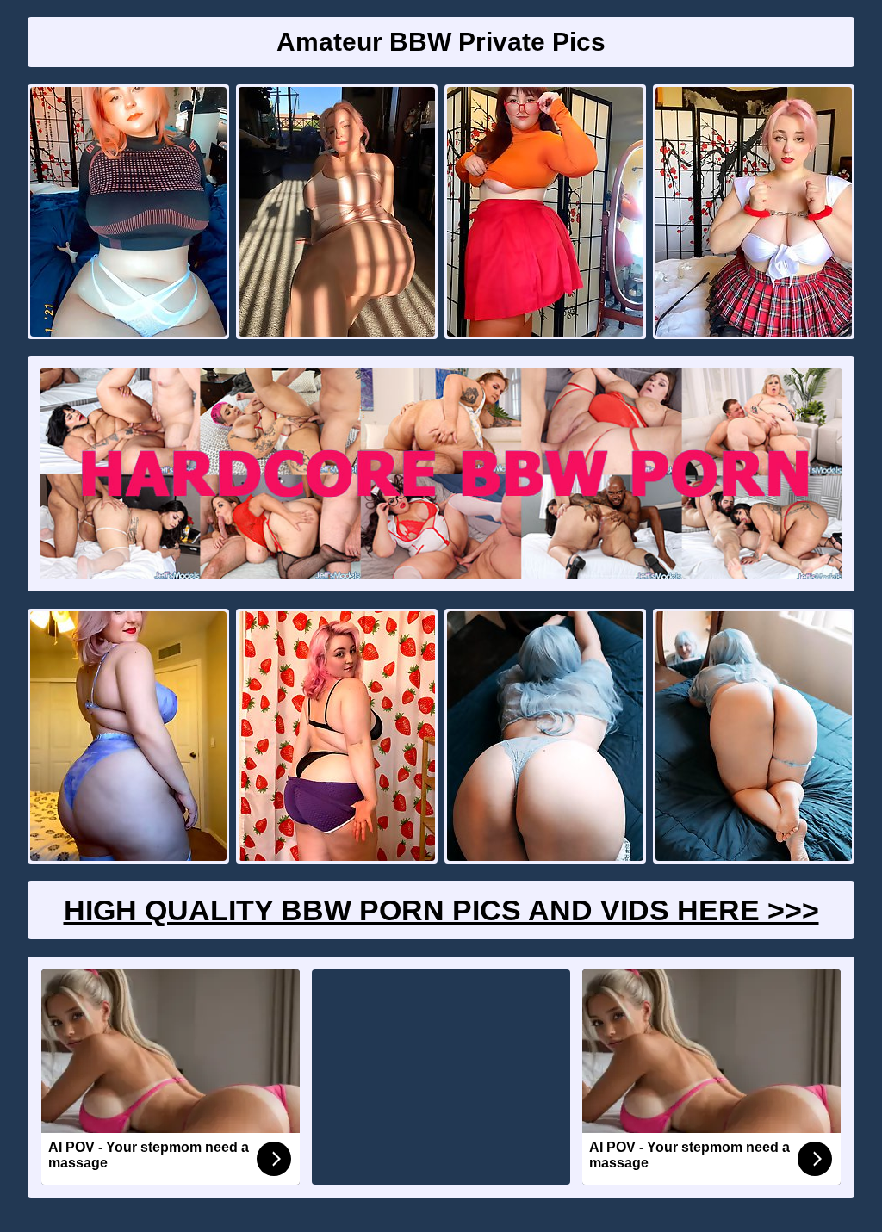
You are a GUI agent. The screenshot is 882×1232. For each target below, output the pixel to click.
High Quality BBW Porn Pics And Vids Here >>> (441, 910)
